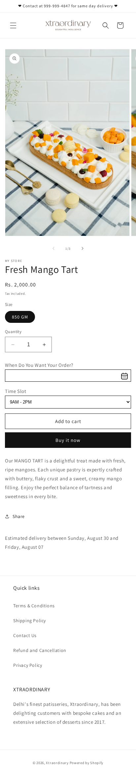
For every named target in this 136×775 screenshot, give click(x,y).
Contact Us (25, 635)
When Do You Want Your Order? (39, 365)
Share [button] (19, 516)
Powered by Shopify (87, 762)
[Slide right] (82, 248)
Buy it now (68, 440)
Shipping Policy (29, 621)
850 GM (20, 317)
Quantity (13, 331)
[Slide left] (53, 248)
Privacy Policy (27, 665)
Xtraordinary (57, 762)
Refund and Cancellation (39, 650)
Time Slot (15, 391)
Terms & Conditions (34, 606)
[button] (13, 25)
